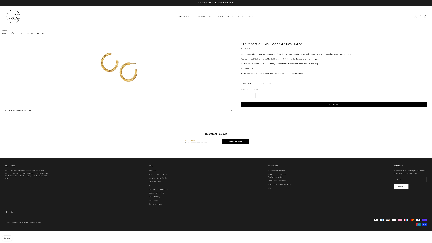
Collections (200, 16)
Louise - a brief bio (156, 193)
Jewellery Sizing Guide (158, 178)
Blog (270, 188)
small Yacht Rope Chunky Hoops (306, 64)
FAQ (150, 185)
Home (4, 31)
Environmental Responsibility (279, 184)
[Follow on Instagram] (12, 212)
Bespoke (230, 16)
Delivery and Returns (276, 171)
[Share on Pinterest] (254, 89)
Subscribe (401, 187)
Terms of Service (155, 204)
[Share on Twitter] (251, 89)
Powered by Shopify (36, 222)
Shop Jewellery (184, 16)
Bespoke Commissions (158, 189)
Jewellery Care (155, 182)
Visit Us (251, 16)
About (240, 16)
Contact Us (153, 200)
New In (220, 16)
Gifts (211, 16)
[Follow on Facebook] (6, 212)
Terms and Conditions (277, 181)
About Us (152, 171)
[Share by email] (257, 89)
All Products (7, 33)
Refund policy (154, 197)
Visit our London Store (158, 174)
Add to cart (334, 104)
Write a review (235, 141)
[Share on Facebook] (248, 89)
